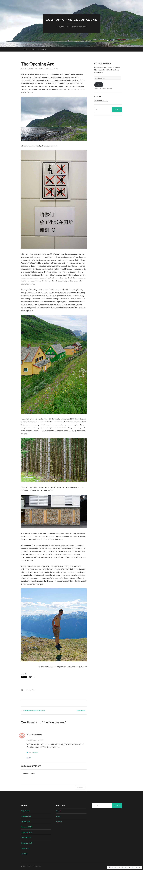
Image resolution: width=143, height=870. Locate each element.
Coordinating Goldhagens (71, 19)
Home (25, 49)
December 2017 (26, 827)
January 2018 (25, 821)
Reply (29, 758)
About (34, 49)
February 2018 (26, 816)
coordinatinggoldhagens (46, 69)
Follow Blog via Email (103, 63)
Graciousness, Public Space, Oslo (33, 710)
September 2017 (26, 843)
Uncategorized (30, 690)
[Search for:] (108, 109)
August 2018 (25, 811)
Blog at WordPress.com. (31, 866)
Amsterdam (82, 710)
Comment (80, 788)
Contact (44, 49)
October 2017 (26, 838)
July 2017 (24, 854)
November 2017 (26, 832)
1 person (35, 752)
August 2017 (25, 848)
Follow (99, 85)
